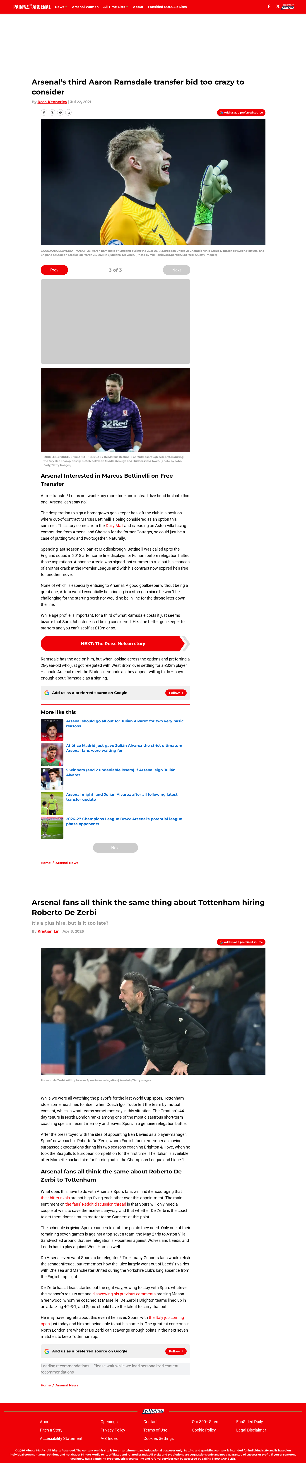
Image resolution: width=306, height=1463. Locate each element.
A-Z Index (109, 1438)
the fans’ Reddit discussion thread (95, 1204)
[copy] (68, 112)
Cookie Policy (204, 1430)
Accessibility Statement (61, 1438)
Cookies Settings (158, 1438)
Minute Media (35, 1450)
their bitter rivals (55, 1197)
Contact (150, 1421)
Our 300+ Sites (205, 1421)
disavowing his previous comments (124, 1293)
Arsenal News (66, 863)
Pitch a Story (51, 1430)
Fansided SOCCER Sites (167, 7)
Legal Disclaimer (251, 1430)
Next (176, 270)
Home (46, 863)
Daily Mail (114, 525)
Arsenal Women (85, 7)
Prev (54, 270)
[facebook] (269, 6)
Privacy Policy (113, 1430)
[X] (278, 6)
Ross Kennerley (52, 102)
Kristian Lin (49, 931)
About (138, 7)
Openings (109, 1421)
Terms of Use (155, 1430)
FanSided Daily (249, 1421)
